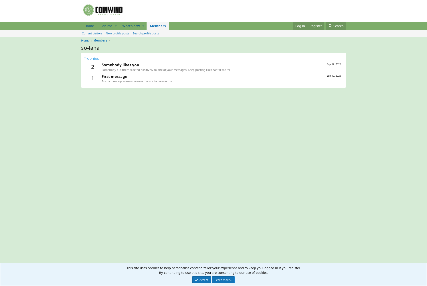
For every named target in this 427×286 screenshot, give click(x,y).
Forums (106, 26)
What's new (131, 26)
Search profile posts (146, 33)
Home (89, 26)
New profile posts (117, 33)
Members (158, 26)
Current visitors (92, 33)
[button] (116, 26)
